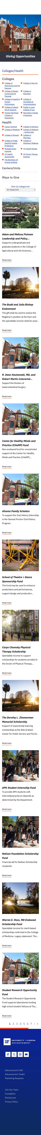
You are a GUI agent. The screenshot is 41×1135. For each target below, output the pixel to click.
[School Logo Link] (19, 1042)
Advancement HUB (14, 1070)
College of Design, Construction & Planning (11, 93)
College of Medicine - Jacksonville (30, 131)
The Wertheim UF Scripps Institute (11, 161)
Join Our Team (12, 1089)
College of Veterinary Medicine (30, 142)
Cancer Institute (11, 127)
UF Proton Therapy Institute (30, 155)
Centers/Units (11, 168)
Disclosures (10, 1097)
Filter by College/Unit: (20, 186)
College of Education (27, 92)
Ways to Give (10, 177)
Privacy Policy (11, 1101)
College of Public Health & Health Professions (11, 143)
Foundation (10, 1093)
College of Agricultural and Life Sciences (12, 85)
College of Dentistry (30, 127)
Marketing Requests (14, 1078)
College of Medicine (12, 130)
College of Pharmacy (27, 136)
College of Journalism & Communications (29, 101)
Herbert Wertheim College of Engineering (12, 115)
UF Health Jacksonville (9, 155)
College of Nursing (12, 135)
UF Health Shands (30, 149)
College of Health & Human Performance (12, 101)
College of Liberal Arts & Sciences (11, 108)
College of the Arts (30, 83)
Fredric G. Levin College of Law (29, 108)
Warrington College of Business (30, 114)
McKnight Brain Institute (10, 150)
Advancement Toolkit (15, 1074)
